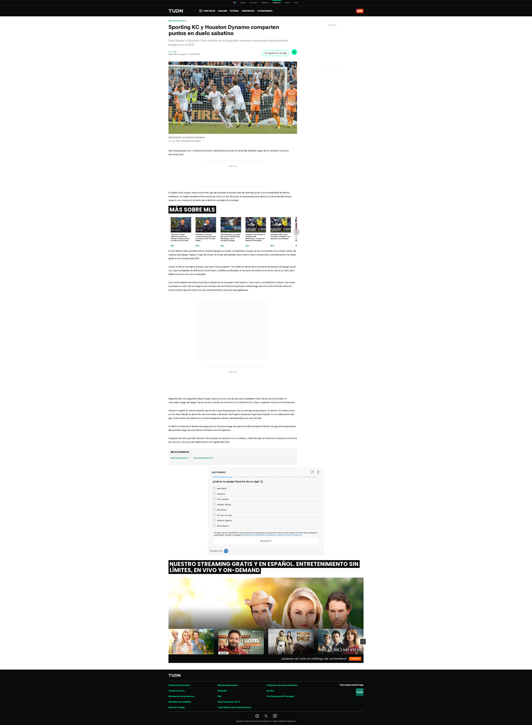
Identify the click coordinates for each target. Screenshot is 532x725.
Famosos (264, 2)
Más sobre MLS (192, 209)
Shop (296, 2)
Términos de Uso (176, 691)
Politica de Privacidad (179, 685)
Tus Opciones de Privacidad (280, 696)
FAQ (219, 696)
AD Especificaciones (228, 685)
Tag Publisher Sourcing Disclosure (234, 707)
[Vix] (360, 11)
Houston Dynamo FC (203, 458)
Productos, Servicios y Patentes (282, 685)
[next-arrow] (296, 232)
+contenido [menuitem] (264, 10)
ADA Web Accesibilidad (179, 702)
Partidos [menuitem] (209, 10)
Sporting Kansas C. (177, 21)
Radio (287, 2)
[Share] (294, 52)
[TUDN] (176, 11)
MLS (172, 246)
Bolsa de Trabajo (176, 707)
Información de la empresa (181, 696)
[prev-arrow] (166, 641)
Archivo (270, 691)
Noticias (253, 2)
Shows (242, 2)
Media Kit (222, 691)
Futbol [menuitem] (234, 10)
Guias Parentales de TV (229, 702)
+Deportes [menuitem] (248, 10)
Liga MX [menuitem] (222, 10)
